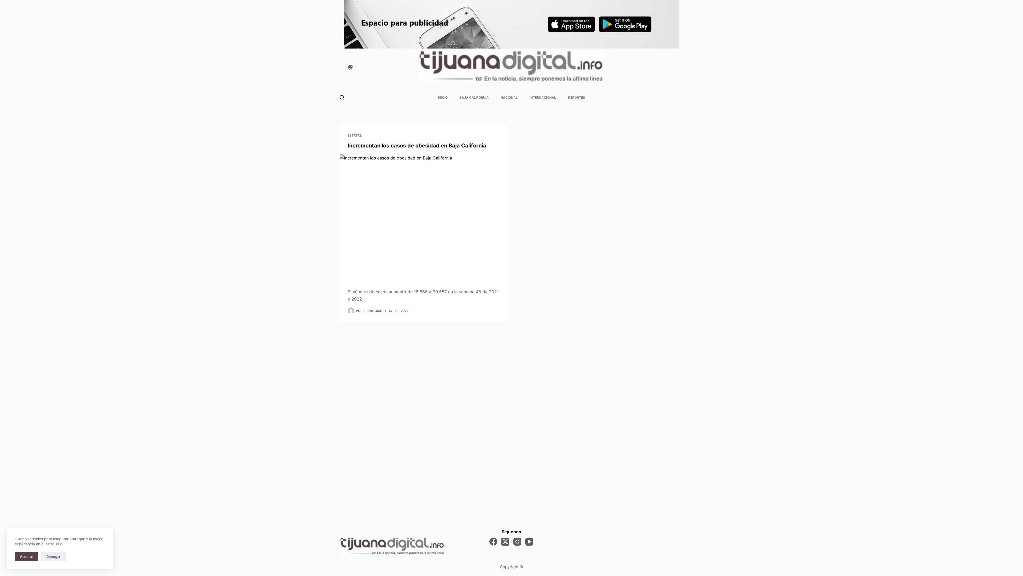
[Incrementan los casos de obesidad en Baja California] (424, 217)
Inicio (443, 97)
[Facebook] (493, 542)
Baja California (474, 97)
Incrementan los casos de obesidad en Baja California (417, 145)
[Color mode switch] (350, 67)
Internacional (543, 97)
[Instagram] (517, 542)
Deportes (576, 97)
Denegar (53, 556)
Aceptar (26, 556)
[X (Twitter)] (505, 542)
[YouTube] (529, 542)
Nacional (509, 97)
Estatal (355, 135)
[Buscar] (342, 97)
